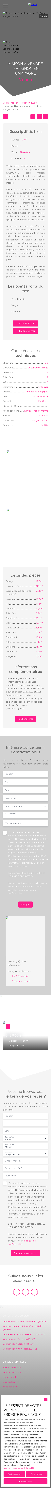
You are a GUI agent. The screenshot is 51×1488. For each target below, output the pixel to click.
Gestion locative (11, 1381)
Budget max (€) (13, 1160)
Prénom (9, 774)
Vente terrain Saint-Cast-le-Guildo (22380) (24, 1334)
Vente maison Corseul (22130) (18, 1343)
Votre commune (13, 806)
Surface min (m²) (13, 1168)
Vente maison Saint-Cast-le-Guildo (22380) (24, 1321)
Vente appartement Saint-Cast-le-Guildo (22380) (23, 1328)
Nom (7, 782)
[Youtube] (25, 1292)
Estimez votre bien (12, 1367)
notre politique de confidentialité (19, 1468)
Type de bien (9, 1144)
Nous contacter (10, 1386)
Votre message (13, 823)
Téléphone (10, 798)
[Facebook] (16, 1292)
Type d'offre (9, 1137)
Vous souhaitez (10, 813)
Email (7, 790)
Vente (6, 102)
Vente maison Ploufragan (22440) (20, 1348)
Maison (14, 102)
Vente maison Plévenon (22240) (19, 1339)
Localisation (9, 1152)
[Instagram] (34, 1292)
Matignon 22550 (29, 102)
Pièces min (10, 1175)
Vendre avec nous (12, 1372)
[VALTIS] (38, 5)
